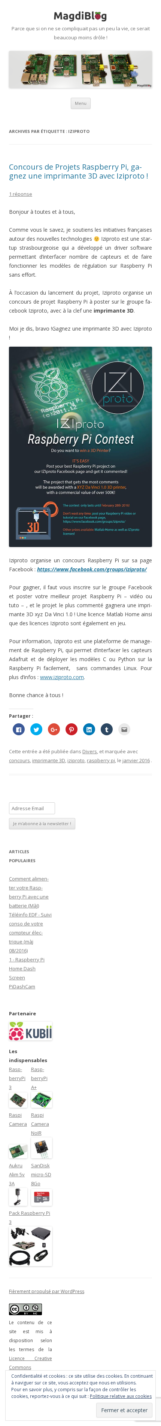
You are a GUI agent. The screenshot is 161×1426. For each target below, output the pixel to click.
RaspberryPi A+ (39, 1078)
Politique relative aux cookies (121, 1396)
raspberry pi (101, 760)
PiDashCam (22, 986)
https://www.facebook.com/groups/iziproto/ (92, 569)
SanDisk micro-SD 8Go (41, 1174)
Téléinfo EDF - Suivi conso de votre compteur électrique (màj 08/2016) (30, 932)
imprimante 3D (48, 760)
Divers (89, 751)
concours (19, 760)
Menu (80, 103)
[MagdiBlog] (80, 16)
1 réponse (20, 194)
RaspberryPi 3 (17, 1078)
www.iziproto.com (62, 677)
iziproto (76, 760)
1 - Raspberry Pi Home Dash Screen (27, 968)
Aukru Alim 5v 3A (17, 1174)
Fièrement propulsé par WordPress (46, 1291)
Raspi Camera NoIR (40, 1124)
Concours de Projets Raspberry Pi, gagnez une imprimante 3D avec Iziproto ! (78, 171)
